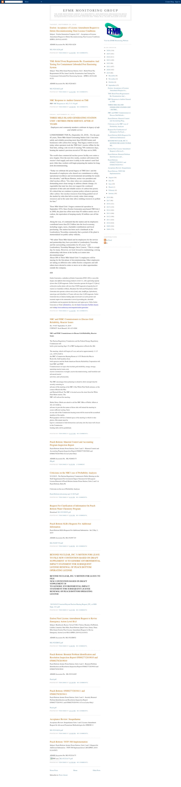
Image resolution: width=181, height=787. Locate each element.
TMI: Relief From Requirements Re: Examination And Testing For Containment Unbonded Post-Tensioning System (74, 64)
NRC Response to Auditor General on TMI (69, 100)
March (111, 187)
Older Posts (96, 770)
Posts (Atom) (63, 775)
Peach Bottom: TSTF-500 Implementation (69, 741)
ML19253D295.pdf (64, 512)
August (111, 177)
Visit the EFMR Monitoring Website (116, 40)
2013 (108, 213)
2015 (108, 207)
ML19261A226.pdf (56, 49)
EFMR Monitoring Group (90, 10)
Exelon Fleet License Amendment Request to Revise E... (119, 150)
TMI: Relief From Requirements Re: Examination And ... (118, 94)
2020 (108, 70)
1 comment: (80, 464)
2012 (108, 216)
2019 (108, 73)
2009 (108, 226)
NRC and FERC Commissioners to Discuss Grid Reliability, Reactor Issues (71, 321)
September (112, 85)
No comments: (83, 53)
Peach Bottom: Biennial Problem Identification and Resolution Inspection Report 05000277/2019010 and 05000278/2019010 (74, 657)
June (110, 184)
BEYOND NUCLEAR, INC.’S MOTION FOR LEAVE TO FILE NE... (119, 143)
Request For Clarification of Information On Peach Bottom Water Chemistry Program (72, 507)
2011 (108, 220)
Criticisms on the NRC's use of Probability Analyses (73, 472)
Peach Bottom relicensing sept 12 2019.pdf (64, 494)
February (112, 190)
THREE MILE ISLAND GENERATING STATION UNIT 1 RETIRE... (119, 107)
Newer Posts (54, 770)
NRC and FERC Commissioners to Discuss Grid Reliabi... (119, 114)
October (111, 82)
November (112, 79)
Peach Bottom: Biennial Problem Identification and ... (119, 155)
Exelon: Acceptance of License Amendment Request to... (118, 89)
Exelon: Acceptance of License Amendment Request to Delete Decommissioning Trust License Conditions (74, 29)
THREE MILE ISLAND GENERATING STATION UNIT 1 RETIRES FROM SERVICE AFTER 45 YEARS (73, 120)
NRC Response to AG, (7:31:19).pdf (65, 103)
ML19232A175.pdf (66, 758)
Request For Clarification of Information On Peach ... (117, 130)
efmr (106, 243)
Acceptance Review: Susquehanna (65, 719)
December (112, 76)
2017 (108, 200)
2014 (108, 210)
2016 (108, 204)
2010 (108, 223)
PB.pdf (52, 461)
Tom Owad (108, 240)
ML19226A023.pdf (56, 89)
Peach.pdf (53, 679)
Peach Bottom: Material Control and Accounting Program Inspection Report (71, 443)
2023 (108, 60)
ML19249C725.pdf (56, 543)
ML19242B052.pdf (56, 643)
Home (75, 770)
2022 (108, 63)
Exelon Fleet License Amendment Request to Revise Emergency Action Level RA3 (73, 620)
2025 (108, 54)
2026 (108, 50)
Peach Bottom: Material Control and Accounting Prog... (118, 119)
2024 (108, 57)
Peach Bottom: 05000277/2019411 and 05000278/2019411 (67, 692)
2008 (108, 229)
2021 (108, 66)
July (110, 180)
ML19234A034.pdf (56, 730)
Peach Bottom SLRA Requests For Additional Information (70, 525)
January (111, 193)
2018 (108, 197)
